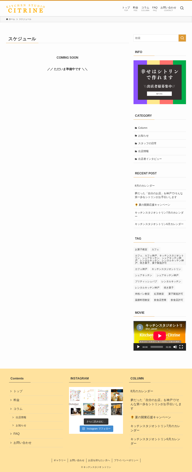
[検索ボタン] (182, 8)
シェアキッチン (143, 275)
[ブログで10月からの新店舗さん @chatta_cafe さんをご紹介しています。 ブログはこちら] (89, 409)
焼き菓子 (169, 287)
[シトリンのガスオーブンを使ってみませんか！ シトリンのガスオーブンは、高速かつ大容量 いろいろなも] (117, 395)
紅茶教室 (159, 293)
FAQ (17, 433)
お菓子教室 (141, 249)
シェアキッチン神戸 (167, 275)
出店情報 (143, 151)
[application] (160, 336)
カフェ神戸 (141, 269)
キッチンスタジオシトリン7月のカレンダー (159, 214)
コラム (18, 408)
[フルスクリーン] (181, 347)
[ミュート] (175, 347)
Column (142, 127)
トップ (18, 391)
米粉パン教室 (142, 293)
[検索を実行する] (182, 38)
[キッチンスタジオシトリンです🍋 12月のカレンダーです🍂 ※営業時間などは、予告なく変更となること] (75, 395)
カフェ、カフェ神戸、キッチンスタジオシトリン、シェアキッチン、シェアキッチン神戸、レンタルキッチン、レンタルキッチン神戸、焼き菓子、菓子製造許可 (159, 259)
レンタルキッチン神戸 (147, 287)
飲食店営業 (160, 300)
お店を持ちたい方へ (99, 460)
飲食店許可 (177, 300)
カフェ (155, 249)
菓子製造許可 (175, 293)
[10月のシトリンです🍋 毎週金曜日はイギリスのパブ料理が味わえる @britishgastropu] (75, 409)
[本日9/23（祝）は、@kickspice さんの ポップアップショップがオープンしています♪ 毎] (117, 409)
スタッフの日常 (147, 143)
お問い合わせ (23, 442)
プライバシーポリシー (126, 460)
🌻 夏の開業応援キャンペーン (152, 204)
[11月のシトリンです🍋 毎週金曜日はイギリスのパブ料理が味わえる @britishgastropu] (89, 395)
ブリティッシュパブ (146, 281)
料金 (17, 400)
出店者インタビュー (150, 158)
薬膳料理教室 (142, 300)
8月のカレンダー (145, 185)
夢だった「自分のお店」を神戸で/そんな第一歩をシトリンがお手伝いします (159, 195)
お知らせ (143, 135)
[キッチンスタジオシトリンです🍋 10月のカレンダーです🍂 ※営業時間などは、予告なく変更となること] (103, 409)
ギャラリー (60, 460)
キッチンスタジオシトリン (166, 269)
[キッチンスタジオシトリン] (25, 8)
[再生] (138, 347)
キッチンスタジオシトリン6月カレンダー (159, 224)
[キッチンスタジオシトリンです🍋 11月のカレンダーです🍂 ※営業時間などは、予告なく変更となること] (103, 395)
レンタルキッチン (171, 281)
